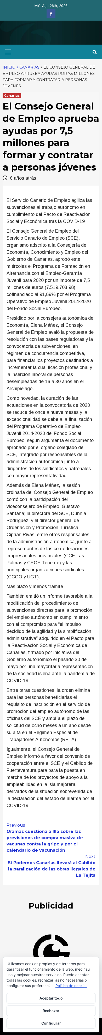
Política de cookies (71, 985)
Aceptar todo (51, 998)
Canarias (12, 96)
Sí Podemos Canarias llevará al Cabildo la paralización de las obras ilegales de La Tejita (51, 866)
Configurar (51, 1023)
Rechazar (51, 1010)
